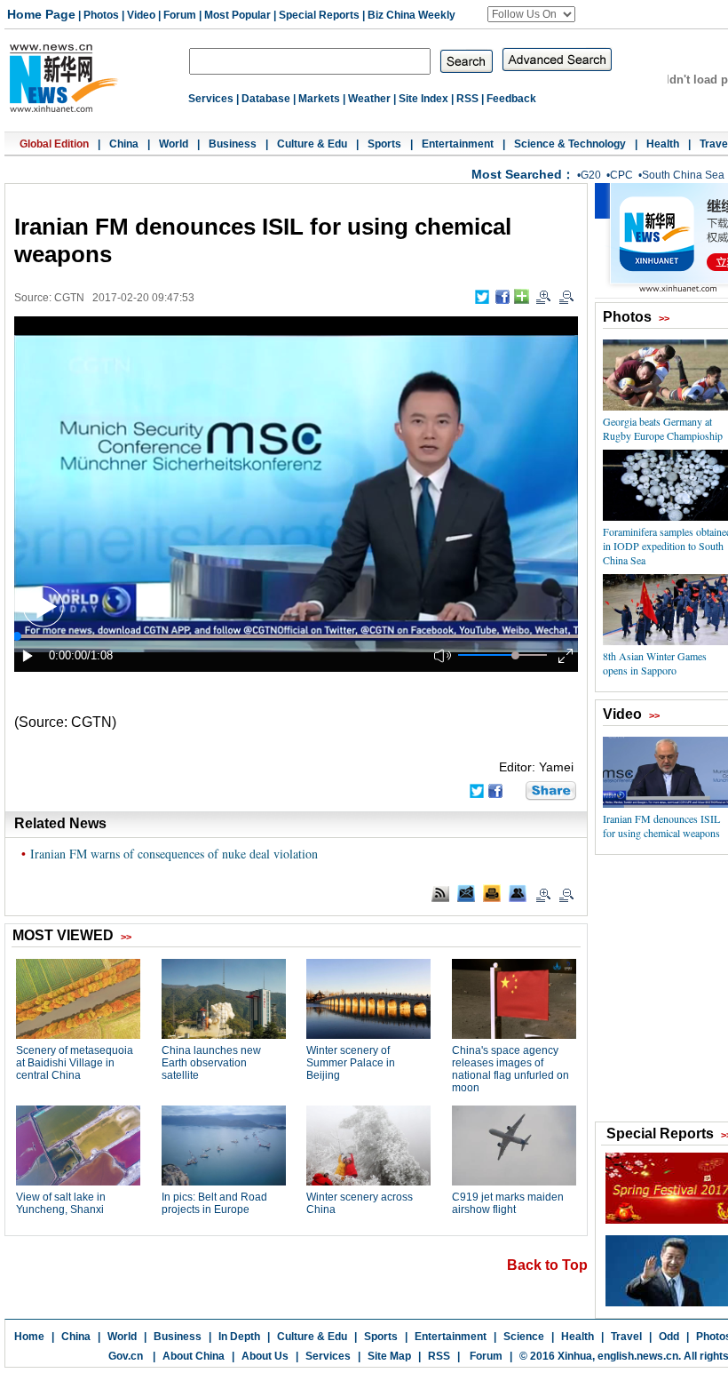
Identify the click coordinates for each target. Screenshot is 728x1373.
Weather (369, 98)
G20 (591, 175)
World (173, 144)
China (123, 144)
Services (210, 98)
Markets (319, 98)
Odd (669, 1336)
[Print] (492, 893)
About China (193, 1356)
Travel (626, 1336)
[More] (521, 296)
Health (662, 144)
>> (664, 318)
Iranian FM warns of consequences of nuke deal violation (174, 853)
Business (233, 144)
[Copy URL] (517, 893)
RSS (467, 98)
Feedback (511, 98)
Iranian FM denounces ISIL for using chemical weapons (661, 825)
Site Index (423, 98)
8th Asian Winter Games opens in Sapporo (655, 663)
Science (523, 1336)
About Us (265, 1356)
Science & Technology (570, 144)
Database (265, 98)
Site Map (389, 1356)
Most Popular (237, 15)
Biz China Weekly (411, 15)
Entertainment (458, 144)
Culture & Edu (312, 144)
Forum (179, 15)
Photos (101, 15)
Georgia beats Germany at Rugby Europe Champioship (663, 428)
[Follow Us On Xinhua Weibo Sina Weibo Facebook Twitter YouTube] (531, 14)
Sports (384, 144)
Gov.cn (125, 1356)
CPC (621, 175)
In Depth (239, 1336)
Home (29, 1336)
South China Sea (683, 175)
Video (141, 15)
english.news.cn (637, 1356)
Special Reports (319, 15)
